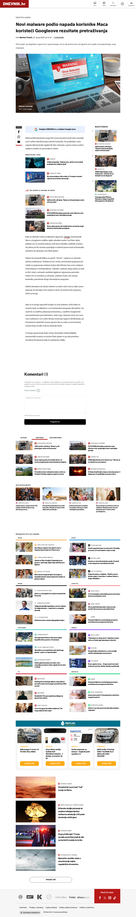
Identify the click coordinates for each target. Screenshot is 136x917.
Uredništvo (23, 907)
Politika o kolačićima (87, 907)
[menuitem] (122, 4)
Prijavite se (55, 422)
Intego (67, 237)
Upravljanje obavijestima (31, 912)
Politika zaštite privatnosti (68, 907)
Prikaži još (51, 879)
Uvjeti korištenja (51, 907)
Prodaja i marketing (36, 907)
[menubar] (122, 4)
